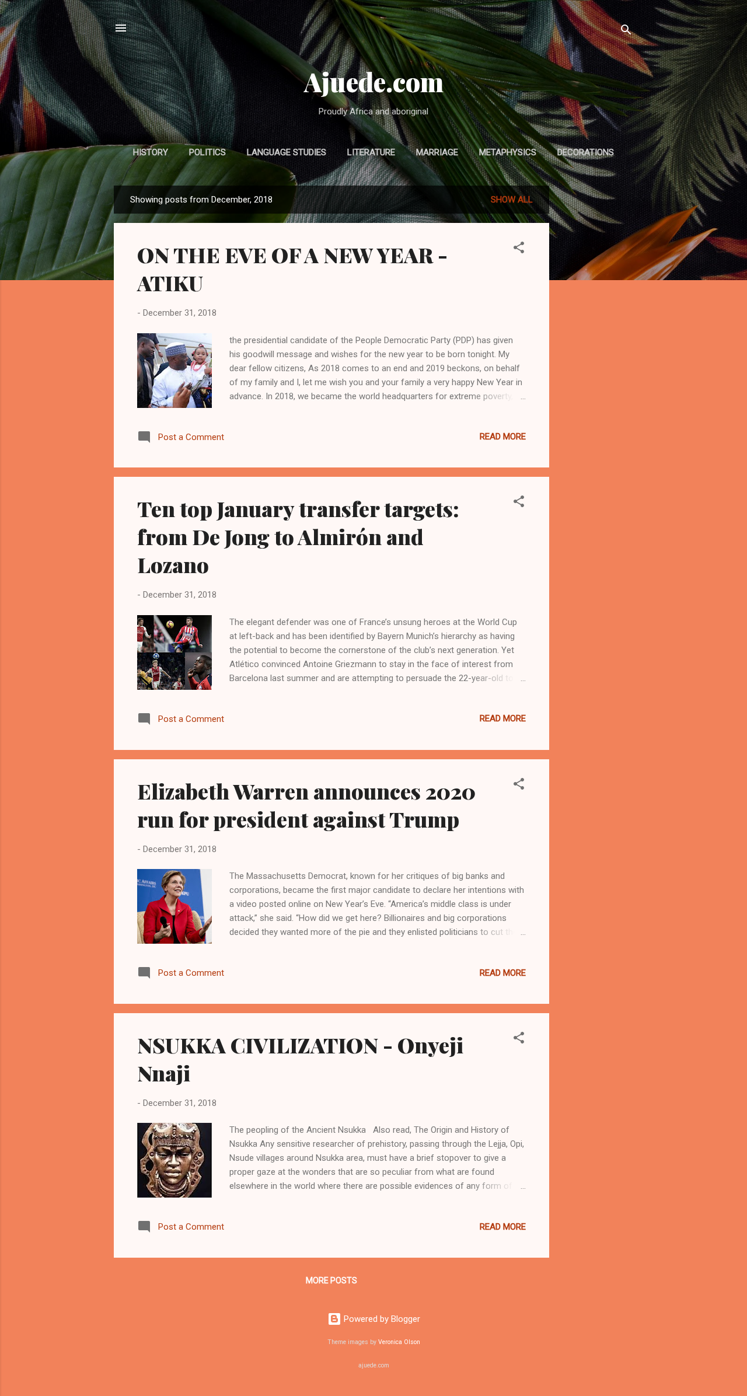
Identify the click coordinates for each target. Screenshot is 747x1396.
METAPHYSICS (507, 152)
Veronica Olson (399, 1342)
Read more (503, 436)
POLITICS (207, 152)
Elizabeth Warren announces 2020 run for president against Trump (306, 805)
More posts (331, 1280)
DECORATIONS (585, 152)
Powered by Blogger (380, 1319)
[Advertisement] (595, 361)
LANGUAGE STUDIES (286, 152)
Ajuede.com (374, 81)
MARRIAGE (437, 152)
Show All (512, 199)
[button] (519, 249)
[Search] (626, 32)
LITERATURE (371, 152)
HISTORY (150, 152)
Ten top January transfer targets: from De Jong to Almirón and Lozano (298, 536)
